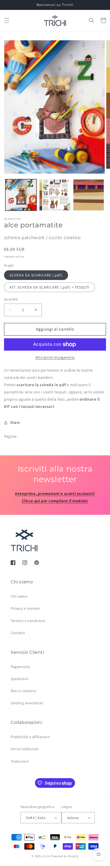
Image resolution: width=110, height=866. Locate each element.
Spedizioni (20, 678)
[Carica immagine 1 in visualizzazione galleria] (21, 195)
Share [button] (15, 422)
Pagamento (20, 666)
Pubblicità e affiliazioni (30, 736)
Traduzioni (20, 761)
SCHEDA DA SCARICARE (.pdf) (36, 275)
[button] (7, 20)
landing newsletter (27, 702)
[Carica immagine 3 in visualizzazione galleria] (88, 195)
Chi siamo (19, 596)
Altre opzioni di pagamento (55, 357)
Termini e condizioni (28, 620)
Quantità (11, 299)
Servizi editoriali (24, 748)
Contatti (18, 632)
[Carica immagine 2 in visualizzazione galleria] (54, 195)
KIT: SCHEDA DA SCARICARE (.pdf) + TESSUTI (49, 287)
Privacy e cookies (25, 608)
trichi (46, 856)
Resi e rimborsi (23, 690)
